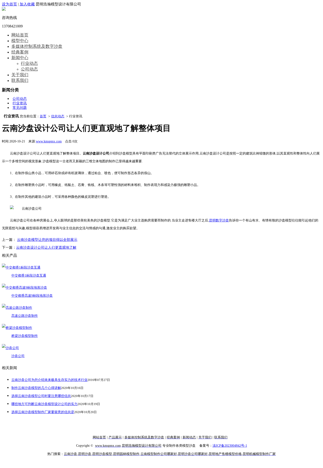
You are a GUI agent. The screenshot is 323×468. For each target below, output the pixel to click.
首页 (43, 116)
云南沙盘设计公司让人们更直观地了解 (46, 247)
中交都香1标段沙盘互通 (28, 275)
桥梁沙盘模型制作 (24, 336)
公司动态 (20, 99)
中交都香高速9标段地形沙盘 (32, 295)
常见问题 (20, 108)
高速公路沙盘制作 (24, 316)
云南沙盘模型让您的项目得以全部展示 (47, 240)
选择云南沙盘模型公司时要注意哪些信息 (41, 396)
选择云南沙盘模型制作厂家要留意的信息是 (42, 412)
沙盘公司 (18, 356)
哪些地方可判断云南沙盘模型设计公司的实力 (44, 404)
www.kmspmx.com (49, 141)
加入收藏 (27, 4)
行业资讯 (20, 103)
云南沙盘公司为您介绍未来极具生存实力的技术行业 (49, 380)
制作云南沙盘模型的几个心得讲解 (36, 388)
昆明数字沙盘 (219, 220)
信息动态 (57, 116)
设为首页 (9, 4)
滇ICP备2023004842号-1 (230, 445)
